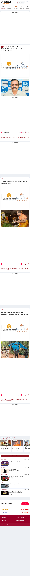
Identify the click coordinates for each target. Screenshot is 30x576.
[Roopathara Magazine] (25, 509)
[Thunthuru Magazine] (25, 512)
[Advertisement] (15, 29)
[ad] (16, 65)
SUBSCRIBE (25, 504)
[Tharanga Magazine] (5, 509)
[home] (6, 2)
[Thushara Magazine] (5, 512)
